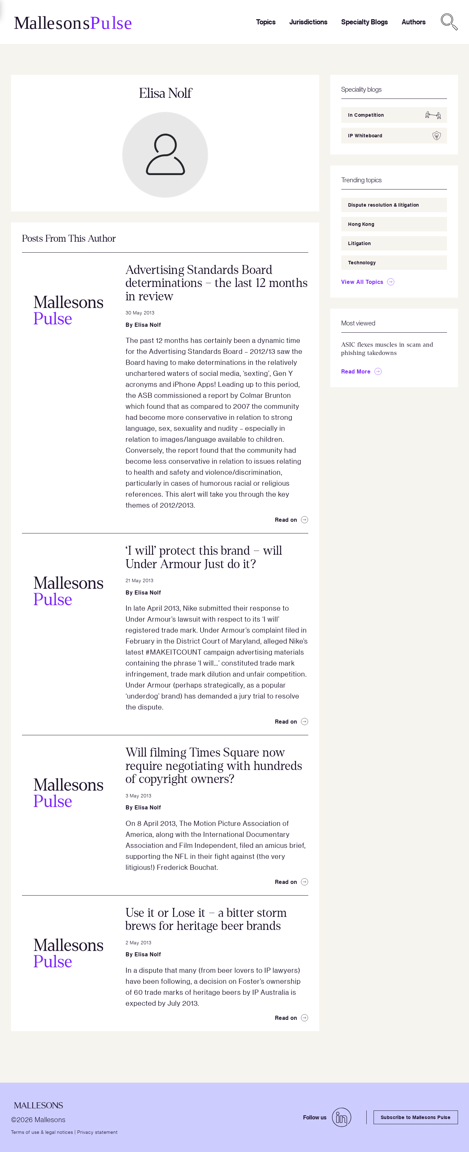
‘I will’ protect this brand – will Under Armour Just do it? (204, 557)
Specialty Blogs (364, 21)
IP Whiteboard (365, 135)
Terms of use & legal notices (42, 1132)
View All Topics (362, 282)
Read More (356, 371)
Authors (414, 21)
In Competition (366, 115)
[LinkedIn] (341, 1117)
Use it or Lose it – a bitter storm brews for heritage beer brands (206, 920)
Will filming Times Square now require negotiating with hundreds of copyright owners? (214, 765)
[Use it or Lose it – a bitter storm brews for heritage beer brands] (68, 953)
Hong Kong (361, 224)
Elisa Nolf (148, 325)
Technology (362, 262)
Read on (286, 519)
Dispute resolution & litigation (383, 204)
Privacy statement (97, 1132)
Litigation (359, 243)
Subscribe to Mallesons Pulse (416, 1117)
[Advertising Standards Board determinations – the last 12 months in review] (68, 310)
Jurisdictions (308, 21)
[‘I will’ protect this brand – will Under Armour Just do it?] (68, 590)
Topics (266, 21)
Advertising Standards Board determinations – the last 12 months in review (217, 283)
